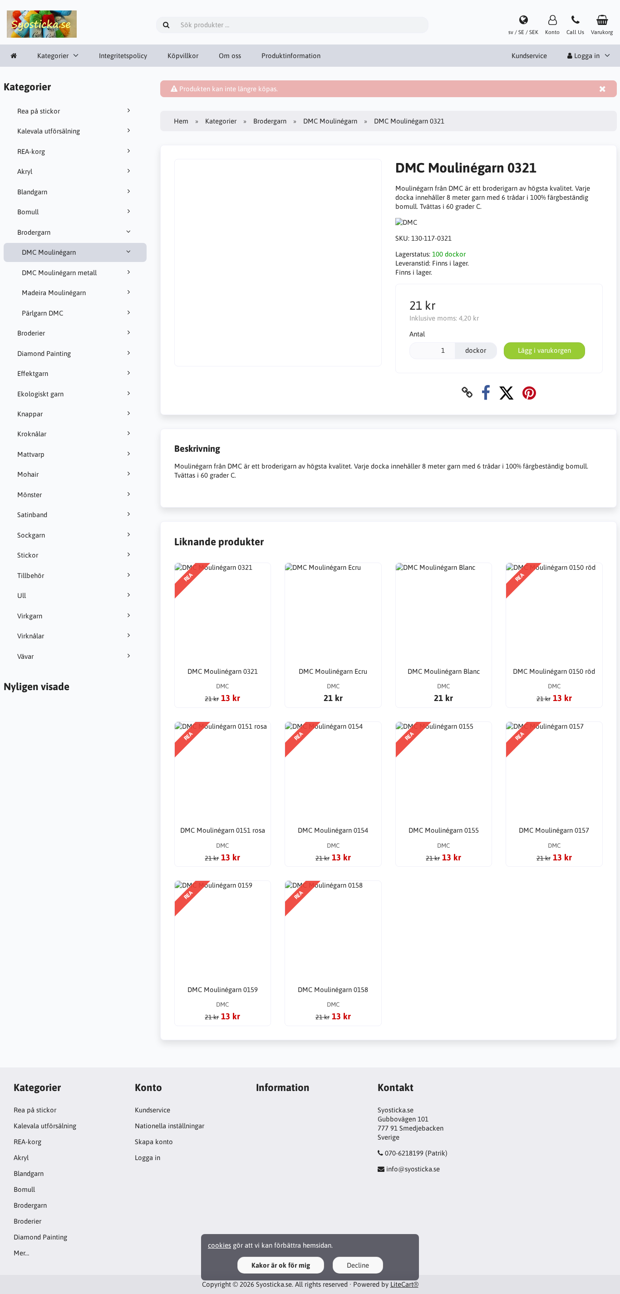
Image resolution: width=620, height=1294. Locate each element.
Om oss (230, 55)
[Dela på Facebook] (485, 392)
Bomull (28, 212)
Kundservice (529, 55)
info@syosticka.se (413, 1169)
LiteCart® (404, 1284)
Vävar (25, 656)
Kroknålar (31, 434)
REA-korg (31, 151)
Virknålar (30, 636)
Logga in (147, 1157)
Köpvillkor (182, 55)
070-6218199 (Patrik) (416, 1153)
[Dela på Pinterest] (529, 392)
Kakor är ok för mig (280, 1265)
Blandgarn (32, 192)
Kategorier (53, 55)
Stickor (27, 555)
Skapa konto (154, 1142)
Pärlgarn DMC (42, 313)
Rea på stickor (38, 111)
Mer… (21, 1253)
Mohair (28, 474)
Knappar (30, 414)
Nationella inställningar (169, 1126)
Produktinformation (290, 55)
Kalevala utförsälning (48, 131)
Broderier (31, 333)
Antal (417, 334)
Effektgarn (32, 373)
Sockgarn (31, 535)
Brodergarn (33, 232)
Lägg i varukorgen (544, 350)
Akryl (24, 171)
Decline (358, 1265)
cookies (219, 1245)
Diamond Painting (44, 353)
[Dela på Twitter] (506, 392)
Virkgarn (29, 616)
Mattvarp (30, 454)
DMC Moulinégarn (49, 252)
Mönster (29, 495)
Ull (21, 595)
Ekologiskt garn (40, 394)
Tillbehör (30, 575)
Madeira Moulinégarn (54, 292)
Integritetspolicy (123, 55)
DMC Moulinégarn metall (59, 273)
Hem (181, 121)
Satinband (32, 515)
